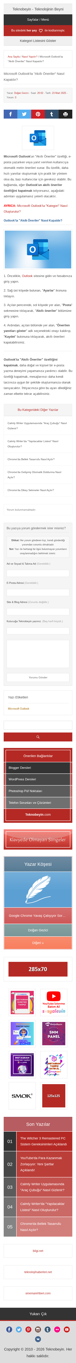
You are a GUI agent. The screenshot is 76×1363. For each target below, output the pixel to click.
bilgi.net (38, 1250)
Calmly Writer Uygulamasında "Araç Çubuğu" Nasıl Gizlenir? (37, 426)
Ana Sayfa (14, 56)
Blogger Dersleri (20, 768)
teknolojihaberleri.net (38, 1272)
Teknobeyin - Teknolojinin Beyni (38, 9)
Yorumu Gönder (38, 677)
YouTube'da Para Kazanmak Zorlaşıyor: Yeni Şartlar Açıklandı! (41, 1164)
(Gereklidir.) (28, 563)
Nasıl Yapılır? (29, 56)
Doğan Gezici (21, 93)
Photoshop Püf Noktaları (25, 791)
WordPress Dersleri (22, 779)
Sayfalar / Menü (38, 19)
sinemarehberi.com (38, 1293)
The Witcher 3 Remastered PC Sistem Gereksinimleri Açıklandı (43, 1141)
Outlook (27, 276)
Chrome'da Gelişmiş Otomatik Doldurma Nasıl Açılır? (34, 475)
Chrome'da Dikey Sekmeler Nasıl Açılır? (31, 490)
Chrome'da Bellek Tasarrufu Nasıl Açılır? (31, 459)
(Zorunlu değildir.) (28, 602)
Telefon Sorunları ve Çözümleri (30, 803)
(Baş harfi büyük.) (35, 621)
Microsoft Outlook (18, 708)
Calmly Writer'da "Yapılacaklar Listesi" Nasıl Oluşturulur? (33, 444)
